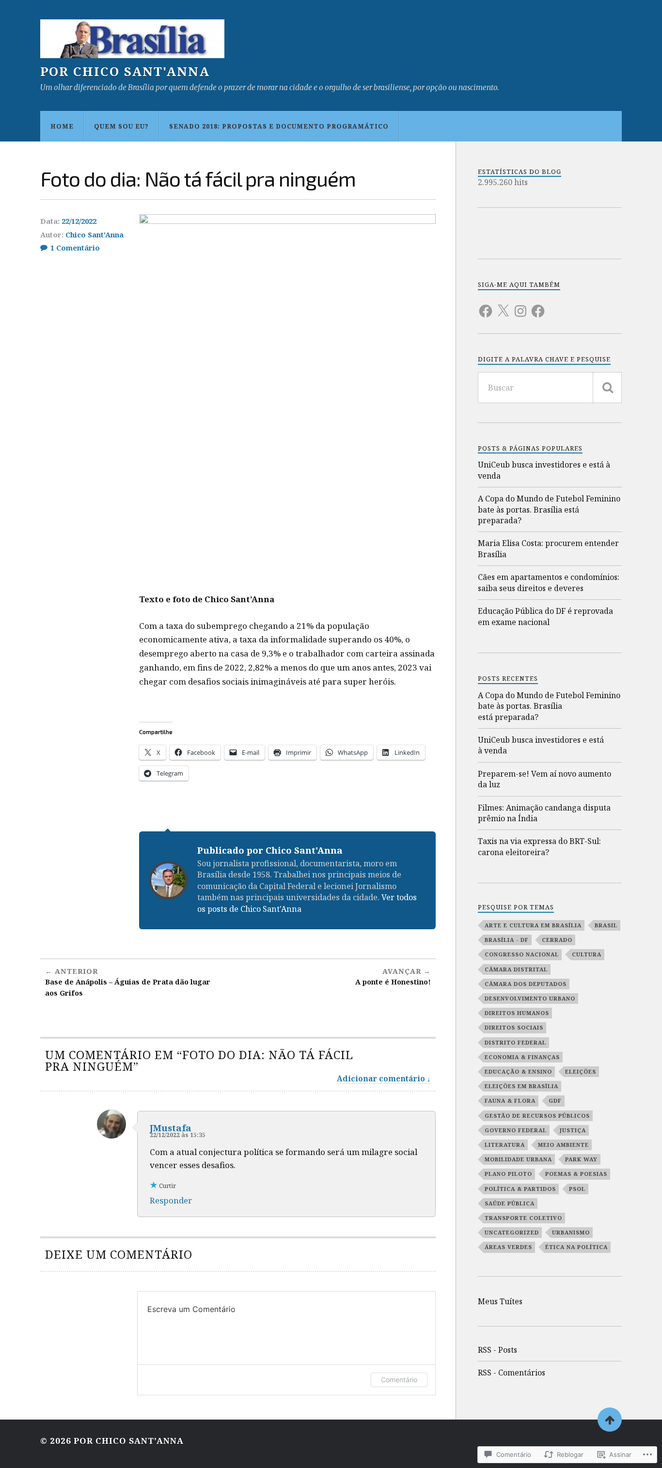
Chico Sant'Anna (94, 234)
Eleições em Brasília (521, 1086)
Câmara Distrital (516, 969)
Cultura (586, 954)
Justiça (573, 1130)
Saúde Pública (510, 1203)
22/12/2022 (79, 221)
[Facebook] (485, 305)
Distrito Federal (515, 1042)
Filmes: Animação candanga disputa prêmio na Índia (544, 813)
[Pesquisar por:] (550, 387)
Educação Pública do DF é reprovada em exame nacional (545, 616)
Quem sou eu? (121, 126)
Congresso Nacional (522, 954)
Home (62, 126)
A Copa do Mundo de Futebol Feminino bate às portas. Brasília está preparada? (549, 509)
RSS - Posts (497, 1349)
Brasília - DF (507, 939)
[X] (503, 305)
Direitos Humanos (517, 1012)
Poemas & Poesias (576, 1173)
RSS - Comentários (511, 1372)
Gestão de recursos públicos (537, 1115)
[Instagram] (520, 305)
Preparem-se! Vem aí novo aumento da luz (544, 779)
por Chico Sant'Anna (125, 71)
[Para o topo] (610, 1419)
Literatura (505, 1144)
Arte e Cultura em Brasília (533, 925)
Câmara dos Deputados (526, 983)
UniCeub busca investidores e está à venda (544, 470)
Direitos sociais (514, 1027)
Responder (171, 1200)
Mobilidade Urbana (518, 1159)
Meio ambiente (563, 1144)
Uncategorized (512, 1232)
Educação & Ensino (518, 1071)
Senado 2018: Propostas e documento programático (279, 126)
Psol (577, 1188)
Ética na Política (576, 1246)
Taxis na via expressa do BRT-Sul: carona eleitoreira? (539, 846)
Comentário (399, 1379)
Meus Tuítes (500, 1301)
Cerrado (557, 939)
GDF (555, 1100)
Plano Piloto (508, 1173)
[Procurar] (607, 387)
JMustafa (170, 1128)
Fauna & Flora (510, 1100)
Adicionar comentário (381, 1078)
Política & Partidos (520, 1188)
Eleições (580, 1071)
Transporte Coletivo (523, 1217)
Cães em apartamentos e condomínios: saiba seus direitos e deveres (548, 582)
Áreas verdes (508, 1246)
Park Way (581, 1159)
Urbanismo (571, 1232)
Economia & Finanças (522, 1057)
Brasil (606, 925)
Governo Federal (516, 1130)
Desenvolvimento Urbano (530, 998)
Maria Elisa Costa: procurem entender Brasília (548, 548)
